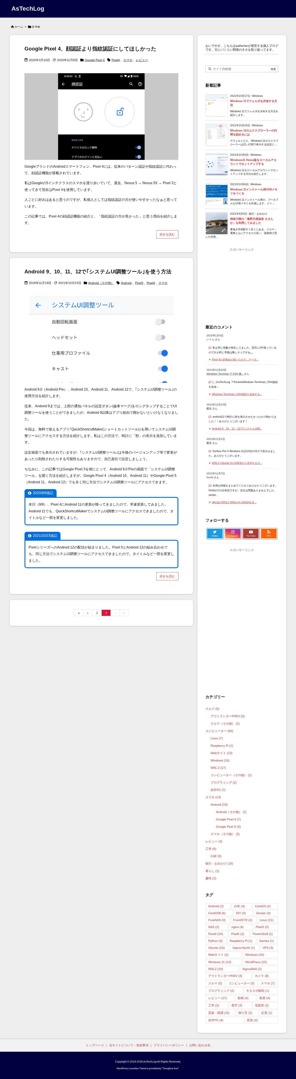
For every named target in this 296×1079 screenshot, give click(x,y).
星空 (236, 1005)
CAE (216, 856)
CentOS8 (217, 913)
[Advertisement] (241, 283)
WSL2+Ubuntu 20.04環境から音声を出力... (237, 463)
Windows (220, 760)
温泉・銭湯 (218, 1012)
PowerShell (263, 934)
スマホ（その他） (225, 834)
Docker (263, 913)
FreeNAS (217, 920)
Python (215, 941)
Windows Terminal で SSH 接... (225, 373)
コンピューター (219, 731)
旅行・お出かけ (219, 863)
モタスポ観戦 (257, 990)
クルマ (212, 709)
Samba (266, 941)
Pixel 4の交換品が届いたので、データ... (235, 359)
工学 (210, 848)
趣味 (210, 878)
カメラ (262, 976)
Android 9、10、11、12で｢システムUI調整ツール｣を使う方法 (97, 271)
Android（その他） (101, 283)
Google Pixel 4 (95, 60)
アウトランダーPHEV (228, 716)
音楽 (252, 1020)
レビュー (142, 60)
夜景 (264, 998)
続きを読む (167, 234)
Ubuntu (216, 947)
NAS (213, 927)
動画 (243, 998)
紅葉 (266, 1012)
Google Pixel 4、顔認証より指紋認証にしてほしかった (90, 49)
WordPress (256, 962)
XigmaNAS (252, 969)
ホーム (19, 26)
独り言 (245, 1012)
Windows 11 (219, 962)
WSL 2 (218, 767)
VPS (268, 947)
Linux (217, 738)
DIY (241, 913)
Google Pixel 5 (228, 826)
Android (126, 283)
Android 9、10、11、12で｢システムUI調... (237, 428)
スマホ (127, 60)
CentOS (263, 906)
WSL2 (215, 969)
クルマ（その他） (225, 723)
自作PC (218, 790)
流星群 (262, 1005)
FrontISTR (242, 920)
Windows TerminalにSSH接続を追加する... (237, 394)
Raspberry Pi (222, 745)
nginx (237, 927)
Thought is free (170, 1068)
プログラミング (224, 782)
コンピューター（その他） (231, 775)
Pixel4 (116, 60)
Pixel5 (237, 934)
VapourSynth (244, 947)
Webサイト (222, 753)
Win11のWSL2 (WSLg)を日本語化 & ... (234, 502)
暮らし (212, 871)
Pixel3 (139, 283)
